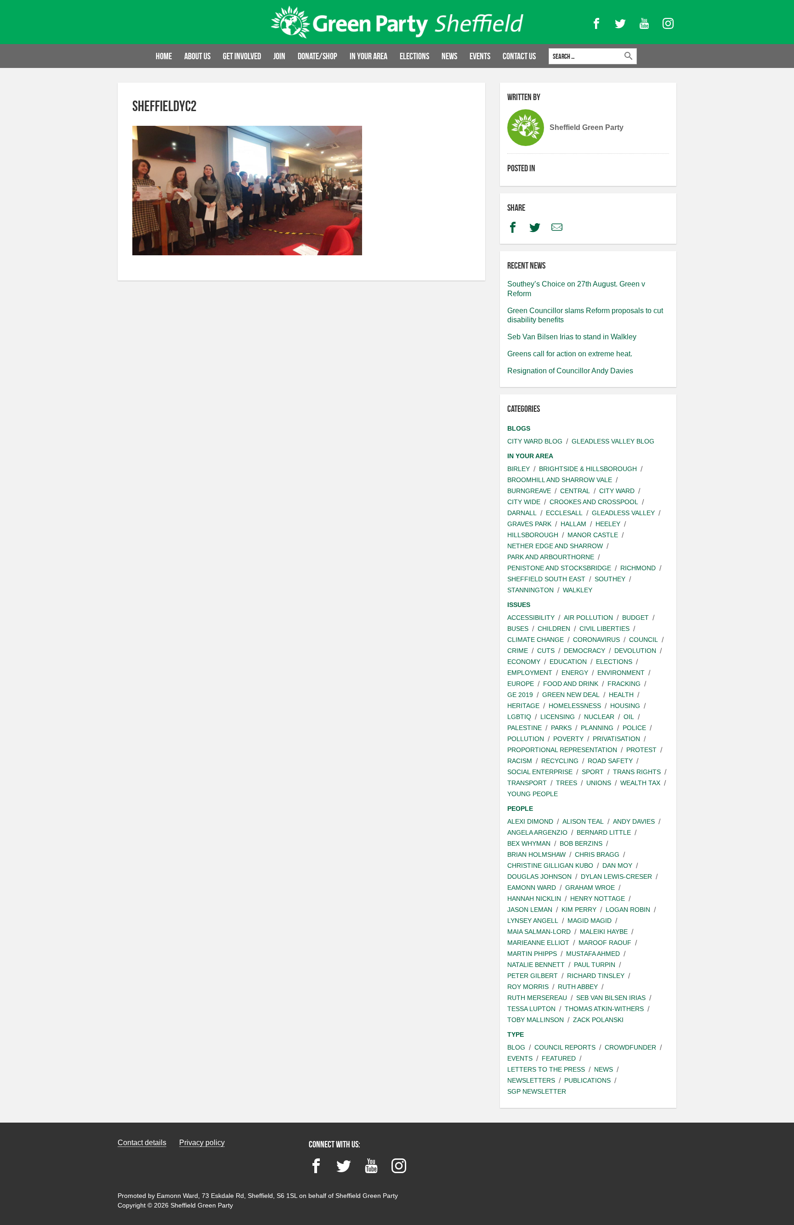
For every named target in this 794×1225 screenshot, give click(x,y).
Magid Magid (589, 920)
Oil (629, 716)
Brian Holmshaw (536, 854)
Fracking (624, 683)
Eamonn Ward (531, 887)
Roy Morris (528, 986)
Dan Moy (617, 865)
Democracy (584, 650)
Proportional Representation (562, 749)
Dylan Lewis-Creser (616, 876)
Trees (566, 783)
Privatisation (616, 738)
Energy (574, 672)
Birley (518, 468)
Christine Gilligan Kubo (550, 865)
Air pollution (588, 617)
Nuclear (599, 716)
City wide (523, 502)
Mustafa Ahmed (593, 953)
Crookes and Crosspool (594, 502)
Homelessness (575, 705)
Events (480, 56)
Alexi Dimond (530, 821)
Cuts (546, 650)
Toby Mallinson (535, 1019)
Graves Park (529, 524)
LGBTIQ (519, 716)
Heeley (608, 524)
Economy (523, 661)
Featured (559, 1058)
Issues (518, 604)
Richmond (638, 568)
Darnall (522, 513)
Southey (610, 579)
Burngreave (529, 490)
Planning (597, 727)
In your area (368, 56)
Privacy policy (202, 1142)
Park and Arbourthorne (550, 557)
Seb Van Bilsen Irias (611, 997)
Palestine (524, 727)
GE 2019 (520, 694)
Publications (587, 1080)
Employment (529, 672)
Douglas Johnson (539, 876)
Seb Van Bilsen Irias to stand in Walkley (571, 337)
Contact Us (519, 56)
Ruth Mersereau (537, 997)
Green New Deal (571, 694)
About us (197, 56)
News (449, 56)
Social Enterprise (540, 771)
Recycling (559, 760)
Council (643, 639)
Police (634, 727)
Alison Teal (583, 821)
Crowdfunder (630, 1047)
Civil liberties (604, 628)
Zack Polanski (598, 1019)
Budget (635, 617)
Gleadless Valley (623, 513)
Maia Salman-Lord (539, 931)
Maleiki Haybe (604, 931)
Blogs (518, 428)
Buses (517, 628)
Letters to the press (546, 1069)
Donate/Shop (317, 56)
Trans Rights (637, 771)
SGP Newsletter (536, 1091)
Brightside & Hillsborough (588, 468)
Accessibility (531, 617)
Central (575, 490)
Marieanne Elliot (538, 942)
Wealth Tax (640, 783)
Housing (625, 705)
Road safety (610, 760)
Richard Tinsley (595, 975)
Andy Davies (634, 821)
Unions (598, 783)
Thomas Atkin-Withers (604, 1008)
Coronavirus (596, 639)
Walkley (577, 590)
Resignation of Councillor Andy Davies (570, 371)
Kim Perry (578, 909)
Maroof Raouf (604, 942)
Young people (532, 794)
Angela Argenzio (537, 832)
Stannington (530, 590)
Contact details (142, 1142)
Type (515, 1034)
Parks (561, 727)
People (520, 808)
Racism (519, 760)
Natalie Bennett (536, 964)
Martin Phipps (532, 953)
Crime (517, 650)
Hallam (573, 524)
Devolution (635, 650)
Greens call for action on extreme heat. (569, 354)
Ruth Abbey (578, 986)
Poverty (568, 738)
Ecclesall (564, 513)
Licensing (557, 716)
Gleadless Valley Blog (613, 441)
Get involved (242, 56)
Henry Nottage (597, 898)
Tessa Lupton (531, 1008)
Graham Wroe (590, 887)
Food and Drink (570, 683)
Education (568, 661)
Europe (520, 683)
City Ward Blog (534, 441)
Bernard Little (604, 832)
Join (279, 56)
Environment (621, 672)
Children (554, 628)
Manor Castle (592, 535)
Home (164, 56)
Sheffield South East (546, 579)
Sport (593, 771)
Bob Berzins (581, 843)
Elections (414, 56)
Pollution (525, 738)
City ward (617, 490)
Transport (527, 783)
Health (621, 694)
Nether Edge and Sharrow (555, 546)
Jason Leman (529, 909)
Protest (641, 749)
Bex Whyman (528, 843)
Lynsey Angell (532, 920)
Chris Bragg (597, 854)
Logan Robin (628, 909)
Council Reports (565, 1047)
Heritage (523, 705)
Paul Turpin (594, 964)
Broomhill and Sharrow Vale (559, 479)
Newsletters (531, 1080)
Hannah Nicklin (534, 898)
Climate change (535, 639)
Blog (516, 1047)
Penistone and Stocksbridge (559, 568)
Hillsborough (532, 535)
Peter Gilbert (532, 975)
